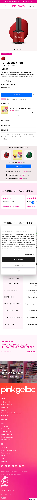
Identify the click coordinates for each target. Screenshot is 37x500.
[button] (33, 499)
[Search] (6, 6)
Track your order (6, 431)
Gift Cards (4, 416)
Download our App (7, 437)
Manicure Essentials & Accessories (12, 413)
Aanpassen (17, 265)
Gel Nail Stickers (6, 405)
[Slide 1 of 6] (14, 49)
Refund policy (5, 471)
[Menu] (2, 6)
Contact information (16, 474)
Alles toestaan (18, 259)
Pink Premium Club (7, 434)
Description (5, 120)
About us (4, 447)
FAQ (2, 423)
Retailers (4, 461)
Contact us (5, 426)
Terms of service (23, 471)
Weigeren (18, 270)
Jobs (2, 458)
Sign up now (31, 351)
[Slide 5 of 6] (20, 49)
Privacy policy (14, 471)
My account (5, 429)
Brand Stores (5, 453)
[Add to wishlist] (34, 94)
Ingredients (5, 130)
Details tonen (28, 254)
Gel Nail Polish (5, 402)
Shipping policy (5, 474)
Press (3, 456)
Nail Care (4, 410)
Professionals (5, 440)
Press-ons (4, 407)
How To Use (5, 125)
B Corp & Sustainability (8, 450)
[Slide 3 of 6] (17, 49)
